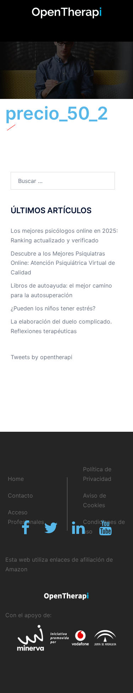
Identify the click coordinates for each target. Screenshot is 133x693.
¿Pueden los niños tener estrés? (53, 308)
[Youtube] (105, 531)
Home (16, 478)
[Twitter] (51, 531)
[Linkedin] (78, 531)
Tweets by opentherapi (41, 357)
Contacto (20, 495)
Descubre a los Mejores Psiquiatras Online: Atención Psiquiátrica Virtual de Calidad (63, 263)
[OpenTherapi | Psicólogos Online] (67, 12)
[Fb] (25, 531)
